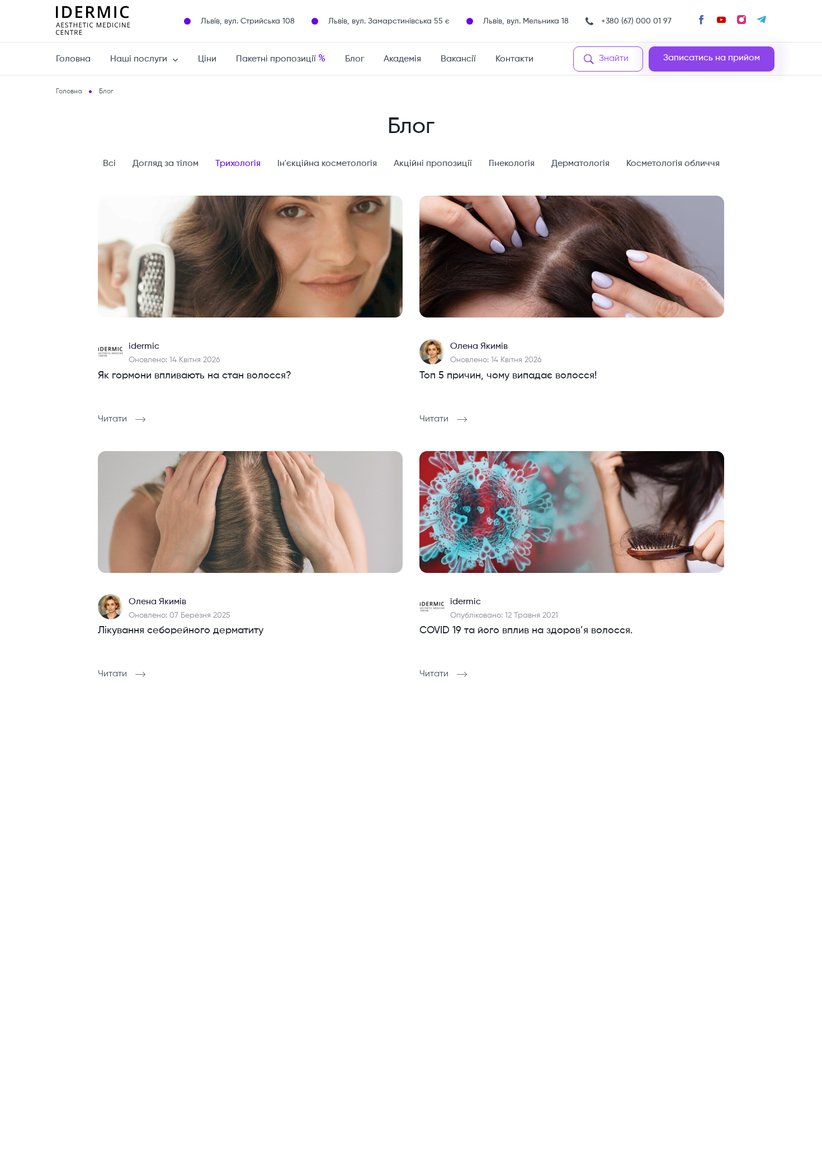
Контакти (514, 59)
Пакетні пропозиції (280, 59)
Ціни (207, 59)
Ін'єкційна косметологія (327, 163)
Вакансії (458, 59)
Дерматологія (580, 163)
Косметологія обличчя (673, 163)
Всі (109, 163)
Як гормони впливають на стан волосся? (194, 376)
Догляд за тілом (166, 163)
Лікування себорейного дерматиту (180, 630)
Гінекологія (512, 163)
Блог (354, 59)
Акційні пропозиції (433, 163)
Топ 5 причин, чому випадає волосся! (508, 376)
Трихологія (238, 163)
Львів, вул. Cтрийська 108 (248, 21)
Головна (73, 59)
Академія (402, 59)
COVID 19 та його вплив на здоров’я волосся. (525, 630)
